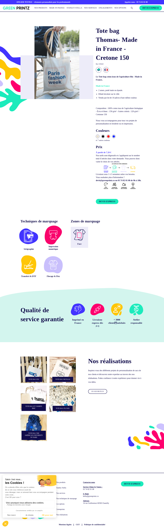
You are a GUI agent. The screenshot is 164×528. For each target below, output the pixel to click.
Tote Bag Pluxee (63, 408)
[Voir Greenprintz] (16, 8)
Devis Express (150, 8)
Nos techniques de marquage (66, 499)
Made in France (57, 8)
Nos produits (40, 8)
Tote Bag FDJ (33, 379)
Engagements (105, 8)
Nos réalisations (62, 515)
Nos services (90, 8)
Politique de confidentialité (94, 525)
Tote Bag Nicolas (62, 379)
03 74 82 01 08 (88, 489)
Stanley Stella (74, 8)
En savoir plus (97, 391)
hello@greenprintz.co (91, 496)
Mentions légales (65, 525)
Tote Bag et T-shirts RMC (33, 407)
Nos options (120, 8)
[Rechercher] (132, 8)
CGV (78, 525)
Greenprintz (60, 509)
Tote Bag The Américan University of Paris (34, 435)
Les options (60, 504)
